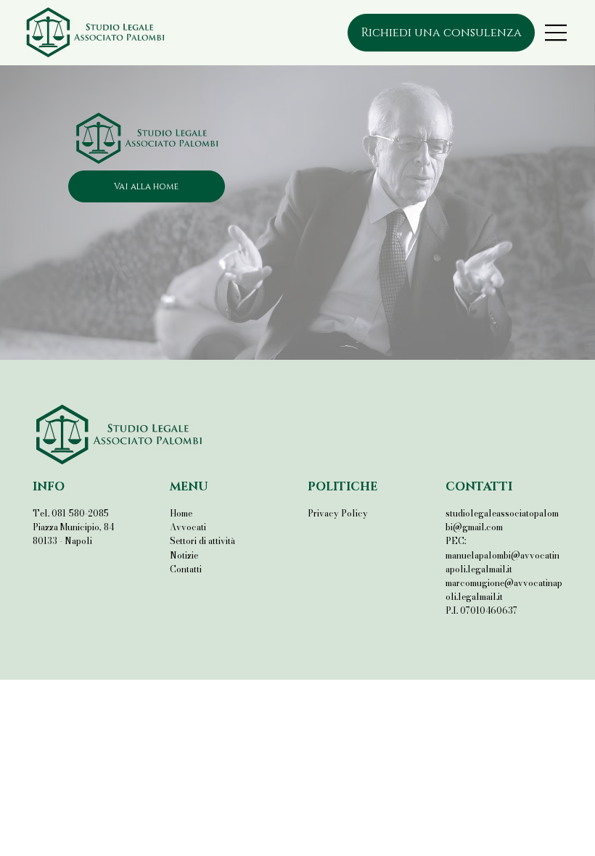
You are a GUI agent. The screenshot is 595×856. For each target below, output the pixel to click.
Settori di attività (202, 541)
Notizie (184, 555)
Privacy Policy (338, 513)
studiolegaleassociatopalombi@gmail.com (502, 520)
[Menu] (557, 33)
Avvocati (188, 527)
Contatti (186, 569)
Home (181, 513)
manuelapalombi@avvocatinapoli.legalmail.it (502, 562)
